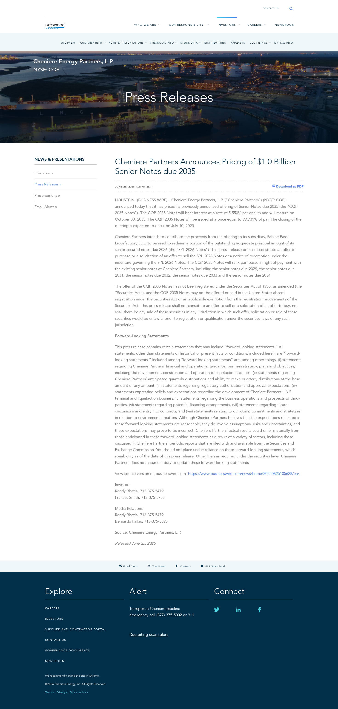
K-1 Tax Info (283, 43)
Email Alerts (44, 206)
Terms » (49, 692)
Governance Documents (67, 650)
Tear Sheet (159, 566)
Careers (254, 25)
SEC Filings (259, 43)
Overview (68, 43)
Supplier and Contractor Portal (75, 629)
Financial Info (162, 43)
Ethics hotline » (78, 692)
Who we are (145, 25)
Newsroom (285, 25)
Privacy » (62, 692)
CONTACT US (271, 8)
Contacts (185, 566)
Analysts (238, 43)
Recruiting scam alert (148, 634)
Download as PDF (289, 186)
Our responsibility (186, 25)
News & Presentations (126, 43)
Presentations (45, 195)
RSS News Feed (215, 566)
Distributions (215, 43)
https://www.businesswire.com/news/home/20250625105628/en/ (243, 473)
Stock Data (189, 43)
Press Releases (46, 184)
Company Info (91, 43)
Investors (227, 25)
